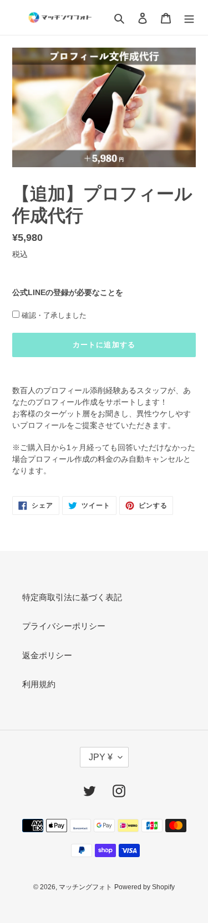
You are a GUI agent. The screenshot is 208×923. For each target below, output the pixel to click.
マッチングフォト (85, 887)
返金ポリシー (47, 655)
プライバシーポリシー (63, 626)
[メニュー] (189, 17)
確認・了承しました (54, 315)
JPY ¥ (101, 757)
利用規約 (38, 684)
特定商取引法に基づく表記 (72, 597)
